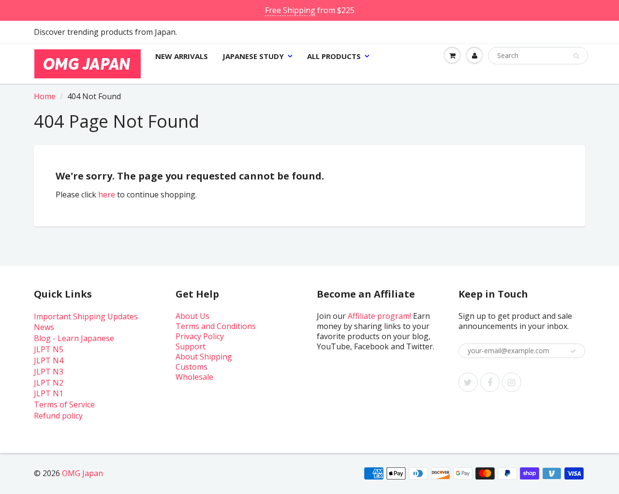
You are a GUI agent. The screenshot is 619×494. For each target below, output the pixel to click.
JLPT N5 (48, 349)
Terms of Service (64, 404)
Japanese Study (253, 56)
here (106, 194)
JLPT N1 (48, 393)
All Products (334, 56)
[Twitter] (468, 382)
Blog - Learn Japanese (74, 338)
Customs (191, 366)
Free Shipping (290, 10)
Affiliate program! (379, 316)
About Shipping (204, 356)
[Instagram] (511, 382)
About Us (192, 316)
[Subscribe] (573, 351)
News (44, 327)
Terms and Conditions (216, 326)
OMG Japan (82, 473)
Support (191, 346)
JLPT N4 (48, 360)
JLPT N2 (48, 382)
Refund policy (58, 415)
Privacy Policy (200, 336)
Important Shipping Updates (86, 316)
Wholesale (194, 377)
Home (45, 96)
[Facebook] (490, 382)
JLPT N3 (48, 371)
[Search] (576, 56)
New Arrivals (181, 56)
